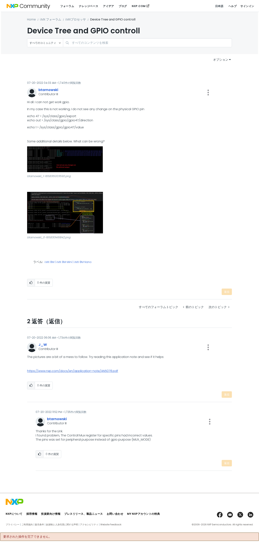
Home (31, 19)
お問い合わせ (115, 514)
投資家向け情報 (50, 514)
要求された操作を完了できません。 (27, 537)
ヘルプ (232, 6)
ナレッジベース (88, 6)
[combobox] (147, 42)
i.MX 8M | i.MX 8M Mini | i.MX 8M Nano (68, 262)
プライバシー (12, 524)
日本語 (219, 6)
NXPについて (14, 514)
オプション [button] (220, 59)
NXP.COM (139, 6)
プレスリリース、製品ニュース (83, 514)
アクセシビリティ (89, 524)
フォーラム (67, 6)
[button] (208, 92)
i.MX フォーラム (50, 19)
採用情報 (31, 514)
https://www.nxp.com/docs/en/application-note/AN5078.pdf (72, 371)
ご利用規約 (27, 524)
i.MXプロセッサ (75, 19)
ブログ (123, 6)
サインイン (247, 6)
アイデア (108, 6)
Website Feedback (110, 524)
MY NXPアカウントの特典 (143, 514)
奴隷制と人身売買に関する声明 (62, 524)
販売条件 (39, 524)
